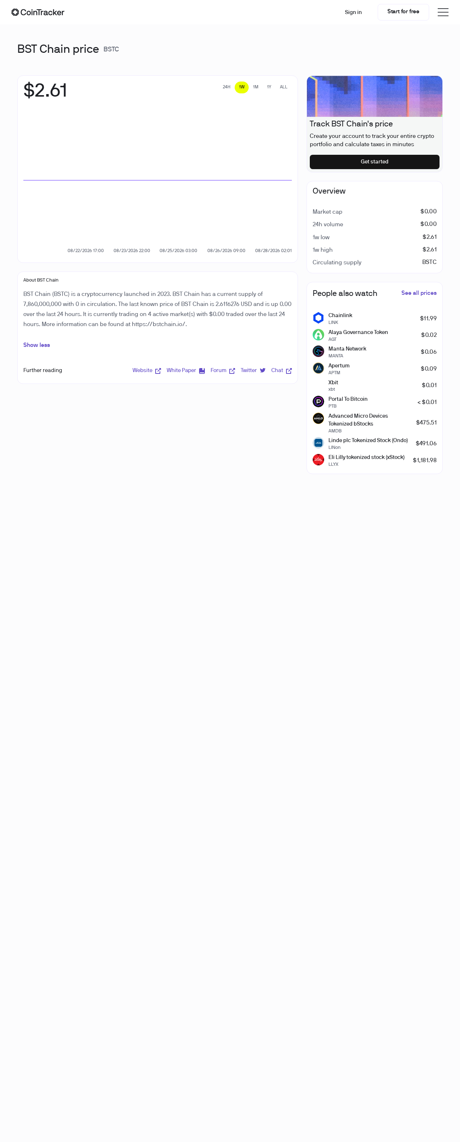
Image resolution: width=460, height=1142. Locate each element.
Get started (374, 161)
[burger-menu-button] (443, 12)
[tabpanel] (45, 95)
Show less (36, 345)
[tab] (226, 87)
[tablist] (255, 87)
